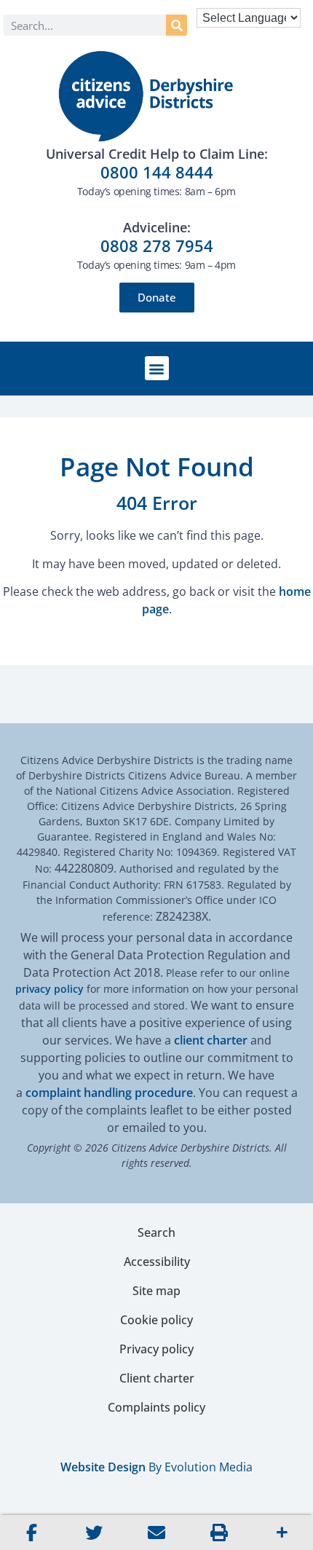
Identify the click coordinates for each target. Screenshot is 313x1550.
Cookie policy (156, 1320)
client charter (210, 1040)
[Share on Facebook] (31, 1532)
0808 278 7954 (156, 245)
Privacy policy (156, 1349)
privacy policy (49, 989)
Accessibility (157, 1262)
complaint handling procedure (109, 1093)
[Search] (176, 25)
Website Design (103, 1467)
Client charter (156, 1378)
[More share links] (281, 1532)
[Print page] (219, 1532)
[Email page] (156, 1532)
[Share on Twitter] (94, 1532)
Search (156, 1232)
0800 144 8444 (156, 172)
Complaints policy (156, 1407)
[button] (157, 368)
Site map (156, 1291)
